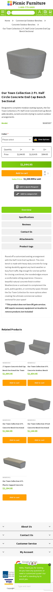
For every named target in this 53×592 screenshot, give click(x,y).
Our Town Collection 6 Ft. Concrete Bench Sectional (13, 426)
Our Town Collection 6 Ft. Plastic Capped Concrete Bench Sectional (13, 485)
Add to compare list (29, 194)
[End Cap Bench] (14, 347)
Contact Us (26, 231)
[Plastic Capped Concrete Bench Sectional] (14, 462)
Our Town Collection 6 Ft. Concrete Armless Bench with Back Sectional (38, 370)
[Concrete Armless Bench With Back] (39, 347)
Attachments (26, 239)
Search (9, 13)
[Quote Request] (45, 12)
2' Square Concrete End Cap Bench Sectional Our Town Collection (14, 370)
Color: (5, 134)
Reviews (26, 224)
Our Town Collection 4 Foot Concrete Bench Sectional (39, 426)
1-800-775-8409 (26, 7)
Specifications (26, 217)
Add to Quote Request (28, 187)
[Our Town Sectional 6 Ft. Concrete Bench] (14, 404)
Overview (26, 209)
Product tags (26, 246)
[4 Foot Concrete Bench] (39, 404)
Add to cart (22, 173)
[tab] (26, 210)
